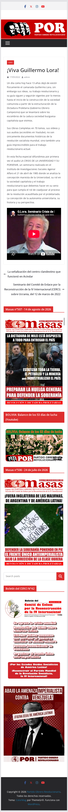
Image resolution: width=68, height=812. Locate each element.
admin (27, 77)
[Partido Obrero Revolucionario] (34, 22)
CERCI (10, 62)
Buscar (60, 576)
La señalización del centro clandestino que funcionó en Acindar (34, 274)
